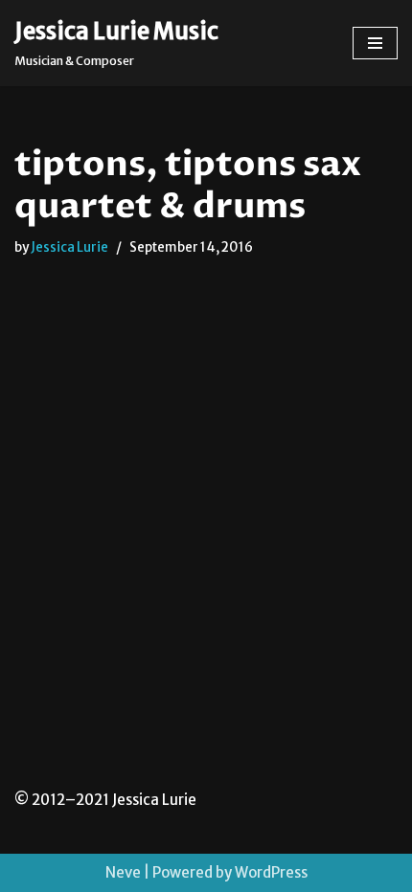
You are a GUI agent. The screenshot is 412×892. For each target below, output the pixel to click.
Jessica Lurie (69, 247)
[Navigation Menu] (375, 43)
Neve (123, 872)
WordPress (271, 872)
